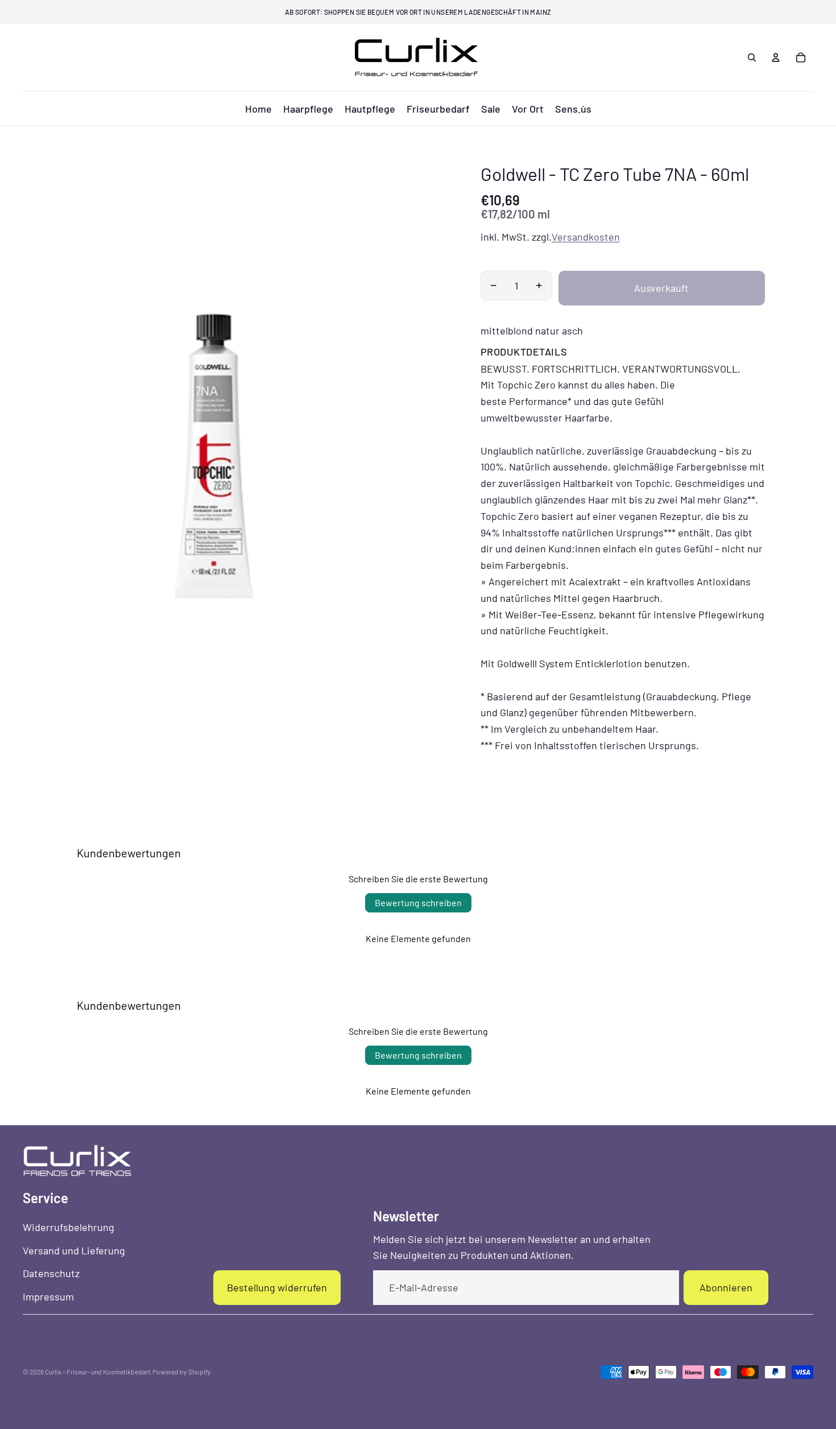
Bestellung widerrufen (277, 1287)
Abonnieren (726, 1287)
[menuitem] (258, 108)
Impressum (48, 1296)
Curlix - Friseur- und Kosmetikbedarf (97, 1372)
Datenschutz (51, 1273)
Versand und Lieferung (74, 1250)
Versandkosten (586, 236)
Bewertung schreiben (418, 902)
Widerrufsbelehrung (68, 1227)
